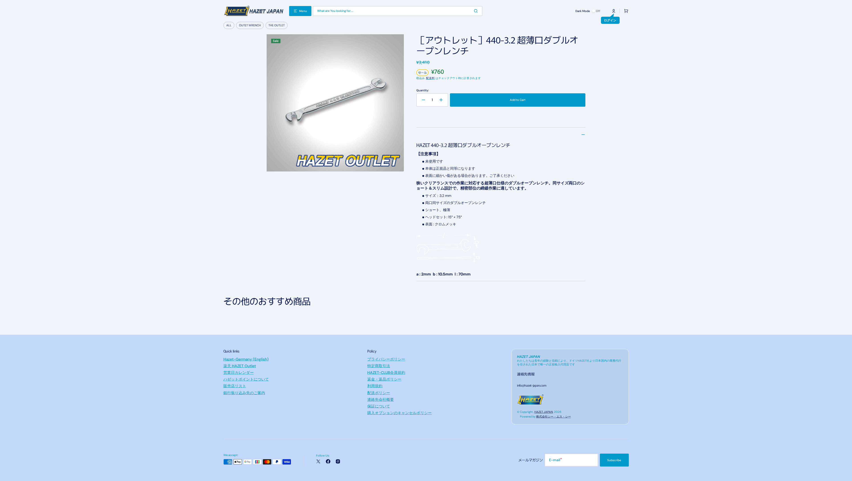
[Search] (476, 11)
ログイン (610, 20)
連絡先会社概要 (380, 399)
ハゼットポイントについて (246, 379)
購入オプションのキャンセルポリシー (399, 412)
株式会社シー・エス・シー (553, 416)
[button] (614, 11)
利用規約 (374, 385)
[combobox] (397, 11)
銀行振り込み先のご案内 (244, 392)
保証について (378, 406)
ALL (228, 25)
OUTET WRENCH (250, 25)
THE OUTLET (276, 25)
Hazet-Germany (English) (246, 359)
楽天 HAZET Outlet (239, 365)
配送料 (430, 78)
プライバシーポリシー (386, 359)
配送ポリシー (378, 392)
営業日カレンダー (238, 372)
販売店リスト (234, 385)
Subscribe (614, 460)
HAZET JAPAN (543, 412)
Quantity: (422, 90)
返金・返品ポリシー (384, 379)
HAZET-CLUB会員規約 (386, 372)
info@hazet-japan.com (531, 385)
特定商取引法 (378, 365)
